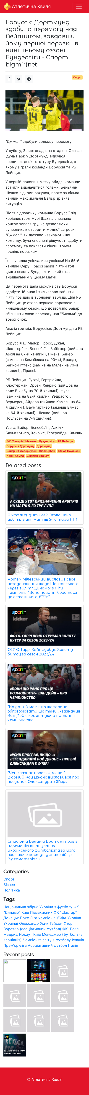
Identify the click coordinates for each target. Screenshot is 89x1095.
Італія (73, 945)
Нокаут (25, 934)
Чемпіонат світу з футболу (47, 940)
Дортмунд (44, 446)
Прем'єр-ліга (15, 945)
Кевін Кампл (15, 455)
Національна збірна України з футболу (37, 907)
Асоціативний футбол (47, 945)
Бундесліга (47, 441)
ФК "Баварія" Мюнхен (22, 441)
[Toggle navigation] (79, 6)
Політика (11, 890)
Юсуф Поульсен (69, 451)
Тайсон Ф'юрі (61, 923)
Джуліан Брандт (37, 455)
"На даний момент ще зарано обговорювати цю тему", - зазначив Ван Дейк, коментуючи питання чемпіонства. (44, 713)
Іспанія (78, 940)
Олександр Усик (33, 923)
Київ (37, 934)
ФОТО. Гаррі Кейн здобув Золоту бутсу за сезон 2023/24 (40, 651)
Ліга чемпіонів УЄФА (48, 918)
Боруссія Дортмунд (20, 446)
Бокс (24, 918)
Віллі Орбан (47, 451)
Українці (10, 923)
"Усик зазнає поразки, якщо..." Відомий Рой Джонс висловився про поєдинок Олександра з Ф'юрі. (43, 777)
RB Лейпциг (65, 441)
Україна (74, 918)
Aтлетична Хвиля (30, 6)
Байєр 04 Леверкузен (22, 451)
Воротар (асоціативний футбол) (32, 929)
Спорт (77, 77)
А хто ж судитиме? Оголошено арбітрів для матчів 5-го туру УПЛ (43, 517)
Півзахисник (41, 912)
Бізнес (9, 884)
